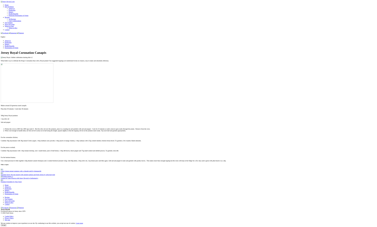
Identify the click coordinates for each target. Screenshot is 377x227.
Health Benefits (13, 14)
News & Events (10, 24)
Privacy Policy (9, 218)
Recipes (7, 17)
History (11, 12)
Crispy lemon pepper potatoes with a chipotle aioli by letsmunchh (21, 171)
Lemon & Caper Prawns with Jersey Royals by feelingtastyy (19, 178)
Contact (7, 30)
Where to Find (9, 26)
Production (12, 10)
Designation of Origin (11, 48)
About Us (12, 8)
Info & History (9, 7)
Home (7, 5)
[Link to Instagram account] (13, 33)
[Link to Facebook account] (5, 33)
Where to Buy (13, 28)
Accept (4, 225)
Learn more (79, 223)
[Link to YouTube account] (20, 33)
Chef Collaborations (15, 21)
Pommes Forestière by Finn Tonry (11, 182)
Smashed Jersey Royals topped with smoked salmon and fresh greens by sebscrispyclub (28, 175)
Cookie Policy (9, 216)
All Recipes (12, 19)
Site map (7, 220)
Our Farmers (9, 22)
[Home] (8, 1)
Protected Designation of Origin (18, 15)
